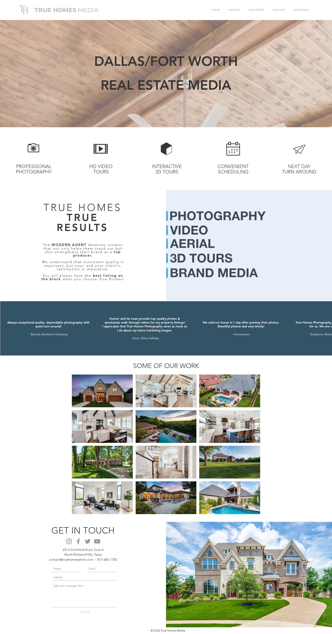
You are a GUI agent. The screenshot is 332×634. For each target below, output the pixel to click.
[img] (102, 391)
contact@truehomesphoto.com (71, 559)
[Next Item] (327, 328)
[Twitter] (87, 541)
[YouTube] (97, 541)
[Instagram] (69, 541)
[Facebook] (78, 541)
